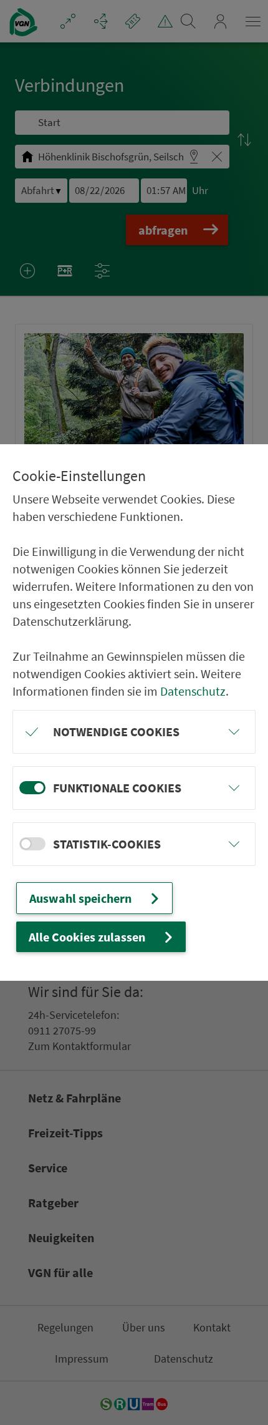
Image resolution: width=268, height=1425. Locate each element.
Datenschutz (193, 691)
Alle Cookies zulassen (87, 937)
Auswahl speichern (80, 898)
